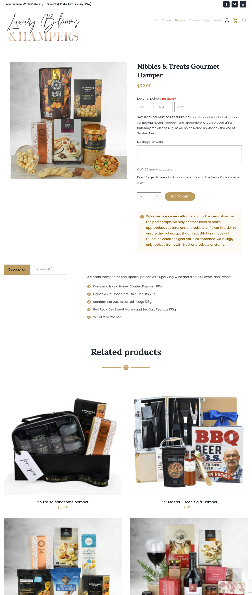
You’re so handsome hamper (63, 502)
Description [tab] (17, 269)
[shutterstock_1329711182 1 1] (68, 120)
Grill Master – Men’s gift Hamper (189, 502)
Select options (53, 446)
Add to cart (180, 196)
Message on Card (150, 142)
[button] (244, 20)
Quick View (75, 446)
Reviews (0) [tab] (44, 269)
